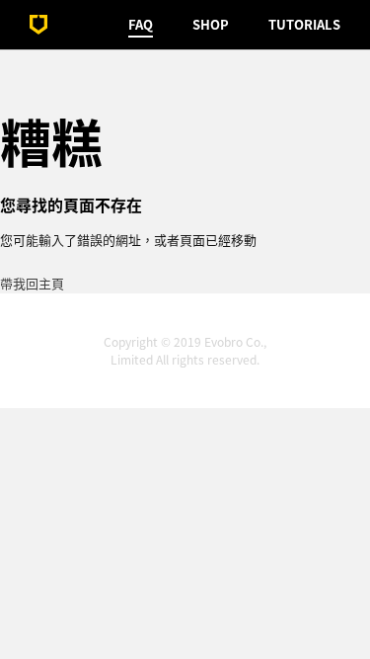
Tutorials (304, 24)
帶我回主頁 (32, 283)
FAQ (140, 24)
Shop (210, 24)
